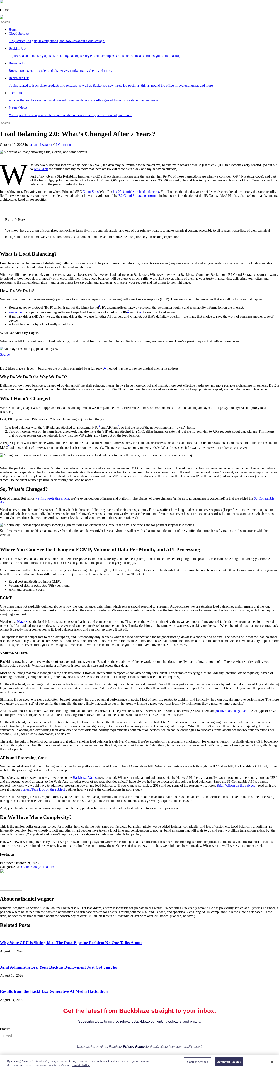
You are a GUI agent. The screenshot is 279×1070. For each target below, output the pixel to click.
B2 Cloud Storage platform (137, 195)
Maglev (22, 621)
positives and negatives (231, 711)
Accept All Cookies (228, 1061)
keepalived (16, 312)
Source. (5, 354)
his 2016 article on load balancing (136, 191)
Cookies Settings (197, 1061)
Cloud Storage (31, 867)
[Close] (272, 1062)
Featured (49, 867)
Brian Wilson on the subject (236, 785)
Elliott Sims (91, 191)
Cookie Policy (81, 1065)
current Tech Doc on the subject (43, 789)
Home (13, 29)
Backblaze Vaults (85, 777)
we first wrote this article (52, 498)
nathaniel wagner (40, 144)
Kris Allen (41, 169)
